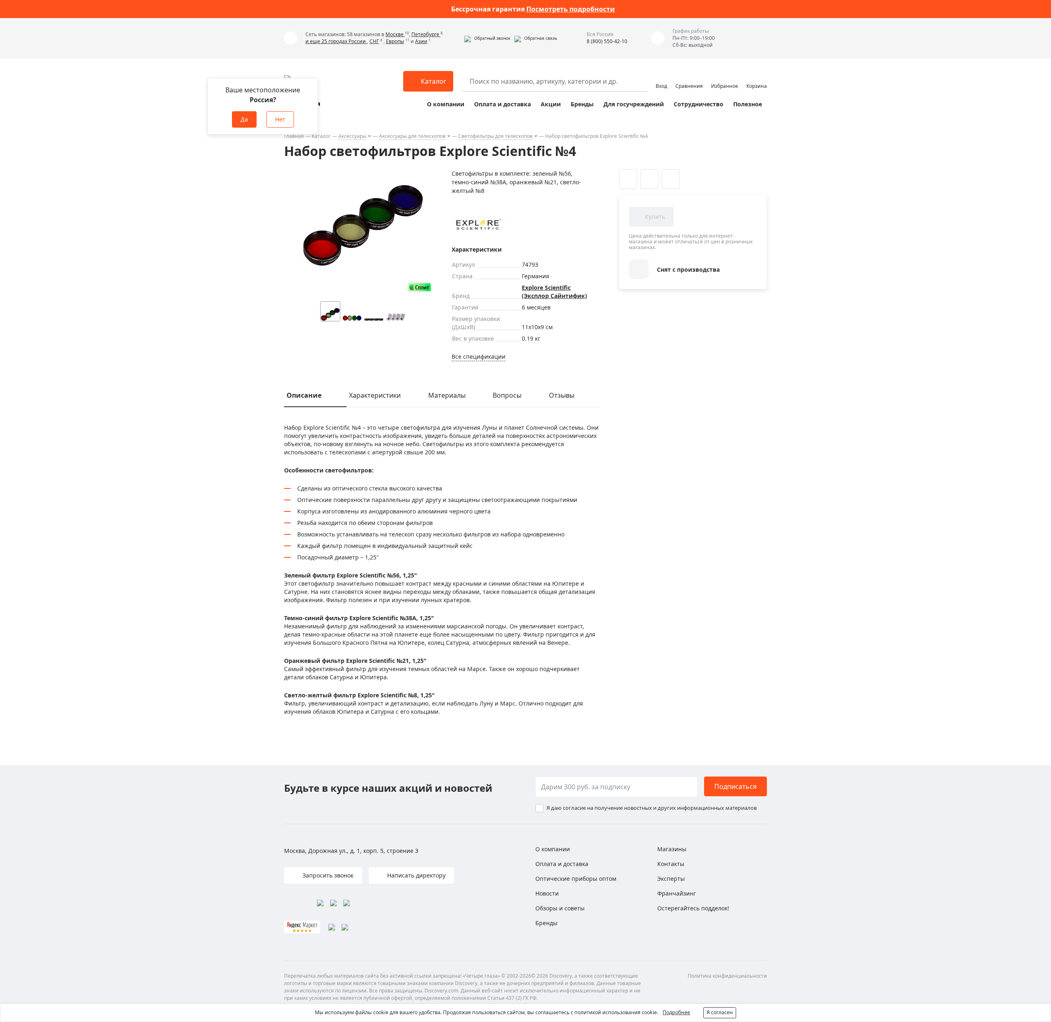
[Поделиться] (671, 179)
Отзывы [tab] (561, 395)
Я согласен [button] (720, 1012)
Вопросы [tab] (507, 395)
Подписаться (735, 786)
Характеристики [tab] (375, 395)
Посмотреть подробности (570, 9)
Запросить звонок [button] (327, 875)
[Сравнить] (649, 179)
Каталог (321, 136)
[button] (487, 38)
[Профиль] (661, 77)
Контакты (670, 864)
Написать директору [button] (415, 875)
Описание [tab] (304, 395)
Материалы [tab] (447, 395)
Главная (294, 136)
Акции (551, 104)
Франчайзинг (676, 893)
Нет (280, 119)
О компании (445, 104)
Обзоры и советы (560, 908)
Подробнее (676, 1012)
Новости (547, 893)
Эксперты (671, 878)
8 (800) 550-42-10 (607, 41)
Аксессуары (352, 136)
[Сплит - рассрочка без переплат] (419, 287)
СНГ (374, 41)
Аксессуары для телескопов (412, 136)
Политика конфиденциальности (727, 975)
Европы (395, 41)
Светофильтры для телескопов (495, 136)
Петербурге (426, 34)
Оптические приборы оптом (575, 878)
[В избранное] (628, 179)
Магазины (671, 849)
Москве (395, 34)
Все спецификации (478, 356)
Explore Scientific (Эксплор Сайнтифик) (554, 292)
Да (244, 119)
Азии (421, 41)
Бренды (582, 104)
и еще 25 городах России (336, 41)
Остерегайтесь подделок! (693, 908)
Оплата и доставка (502, 104)
